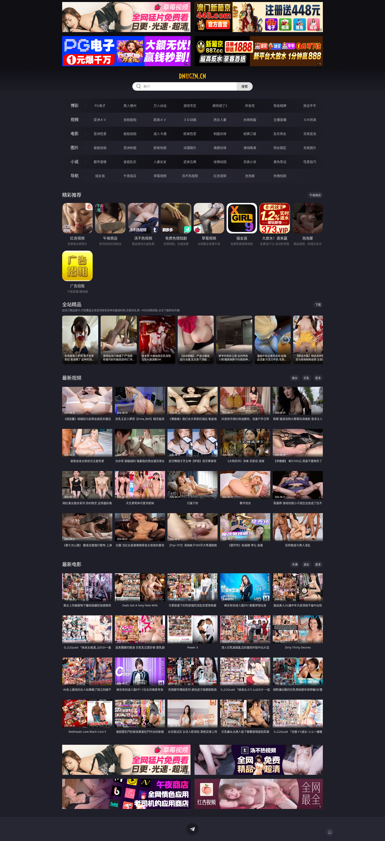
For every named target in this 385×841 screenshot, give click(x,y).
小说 (75, 161)
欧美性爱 (189, 134)
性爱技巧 (309, 162)
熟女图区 (280, 148)
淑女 (306, 564)
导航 (75, 175)
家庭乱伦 (130, 162)
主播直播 (280, 120)
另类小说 (249, 162)
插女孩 (100, 176)
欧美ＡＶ (160, 120)
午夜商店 (130, 176)
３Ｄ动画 (189, 120)
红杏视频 (220, 176)
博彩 (75, 105)
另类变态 (309, 134)
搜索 (244, 86)
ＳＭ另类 (309, 120)
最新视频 (71, 377)
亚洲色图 (130, 148)
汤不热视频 (190, 176)
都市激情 (100, 162)
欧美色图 (160, 148)
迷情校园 (220, 162)
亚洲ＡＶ (100, 120)
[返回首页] (329, 832)
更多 (318, 378)
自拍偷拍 (130, 120)
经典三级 (249, 134)
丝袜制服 (249, 120)
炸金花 (250, 105)
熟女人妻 (220, 120)
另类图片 (309, 148)
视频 (75, 119)
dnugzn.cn (192, 76)
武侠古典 (189, 162)
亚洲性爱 (100, 134)
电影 (75, 133)
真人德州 (130, 105)
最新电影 (71, 564)
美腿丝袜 (220, 148)
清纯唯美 (249, 148)
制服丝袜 (220, 134)
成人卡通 (160, 134)
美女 (295, 378)
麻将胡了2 (220, 105)
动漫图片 (189, 148)
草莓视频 (160, 176)
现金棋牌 (280, 105)
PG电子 (100, 105)
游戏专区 (189, 105)
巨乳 (306, 378)
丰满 (295, 564)
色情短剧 (280, 176)
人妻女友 (160, 162)
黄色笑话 (280, 162)
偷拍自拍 (130, 134)
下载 (318, 304)
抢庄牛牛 (309, 105)
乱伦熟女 (280, 134)
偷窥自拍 (100, 148)
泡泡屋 (250, 176)
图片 (75, 147)
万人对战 (160, 105)
